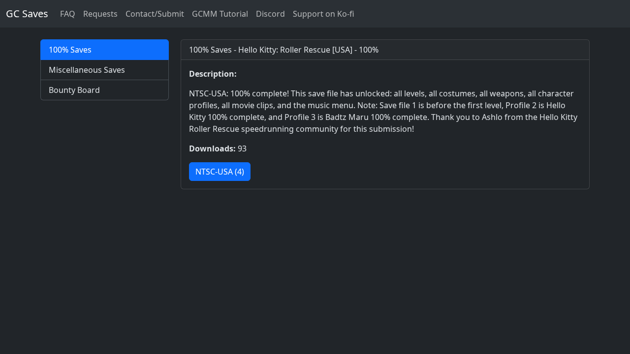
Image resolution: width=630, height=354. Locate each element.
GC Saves (27, 13)
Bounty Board (74, 90)
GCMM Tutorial (220, 13)
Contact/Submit (155, 13)
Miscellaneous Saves (87, 69)
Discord (270, 13)
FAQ (67, 13)
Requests (100, 13)
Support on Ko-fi (323, 13)
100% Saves (70, 49)
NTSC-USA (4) (219, 171)
